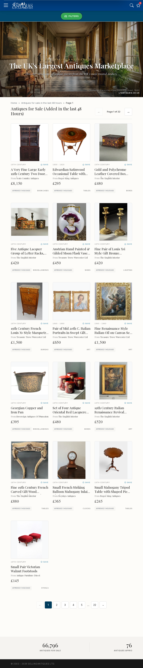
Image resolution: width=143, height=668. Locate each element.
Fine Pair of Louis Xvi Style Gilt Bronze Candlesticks (110, 253)
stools (44, 588)
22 (94, 605)
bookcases (42, 191)
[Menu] (6, 5)
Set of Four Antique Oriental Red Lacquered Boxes (70, 412)
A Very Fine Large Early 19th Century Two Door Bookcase (28, 173)
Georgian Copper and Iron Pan (27, 410)
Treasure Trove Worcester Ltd (73, 257)
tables (86, 191)
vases (87, 270)
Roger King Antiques (68, 178)
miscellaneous (40, 270)
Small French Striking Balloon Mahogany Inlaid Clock (71, 491)
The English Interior (110, 178)
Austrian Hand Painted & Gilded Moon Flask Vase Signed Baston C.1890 (71, 253)
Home (14, 102)
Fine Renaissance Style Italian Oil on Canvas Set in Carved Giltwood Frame (113, 334)
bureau (44, 350)
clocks (86, 508)
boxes (129, 191)
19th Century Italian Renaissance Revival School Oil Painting (109, 412)
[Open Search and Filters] (132, 5)
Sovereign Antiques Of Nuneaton (32, 416)
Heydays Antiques (67, 495)
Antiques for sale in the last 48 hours (41, 102)
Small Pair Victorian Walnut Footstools (25, 569)
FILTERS (74, 16)
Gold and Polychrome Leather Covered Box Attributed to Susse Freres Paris (110, 175)
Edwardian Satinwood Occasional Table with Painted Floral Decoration (69, 175)
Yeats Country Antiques (27, 178)
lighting (127, 270)
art (88, 350)
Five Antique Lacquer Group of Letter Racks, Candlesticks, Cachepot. (28, 253)
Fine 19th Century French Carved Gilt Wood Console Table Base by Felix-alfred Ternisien (29, 493)
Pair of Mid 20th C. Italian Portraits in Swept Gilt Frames (71, 332)
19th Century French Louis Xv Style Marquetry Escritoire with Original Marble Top (29, 334)
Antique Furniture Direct (28, 575)
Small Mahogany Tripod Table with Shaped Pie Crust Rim (112, 491)
